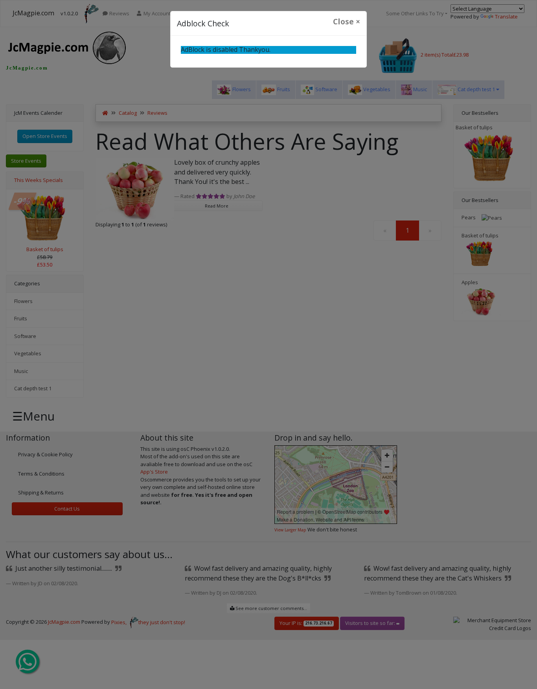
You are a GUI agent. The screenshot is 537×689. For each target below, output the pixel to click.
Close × (346, 21)
